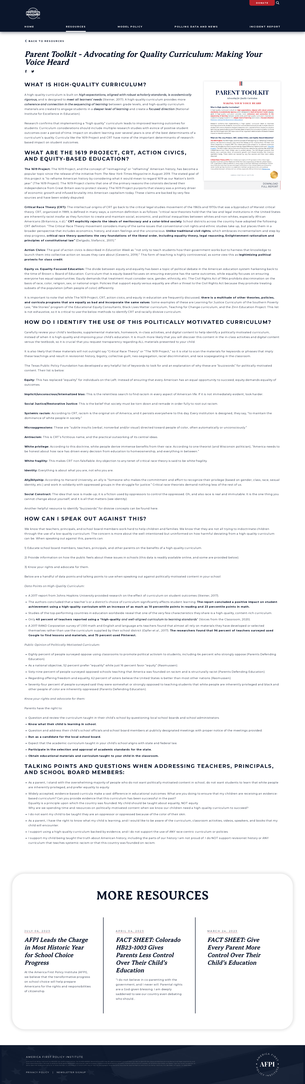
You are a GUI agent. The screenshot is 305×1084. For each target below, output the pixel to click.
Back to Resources (46, 41)
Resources (76, 26)
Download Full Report (269, 185)
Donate (262, 3)
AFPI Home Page (267, 1064)
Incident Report (265, 26)
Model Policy (130, 26)
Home (29, 26)
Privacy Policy (37, 1072)
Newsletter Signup (71, 1072)
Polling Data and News (196, 26)
